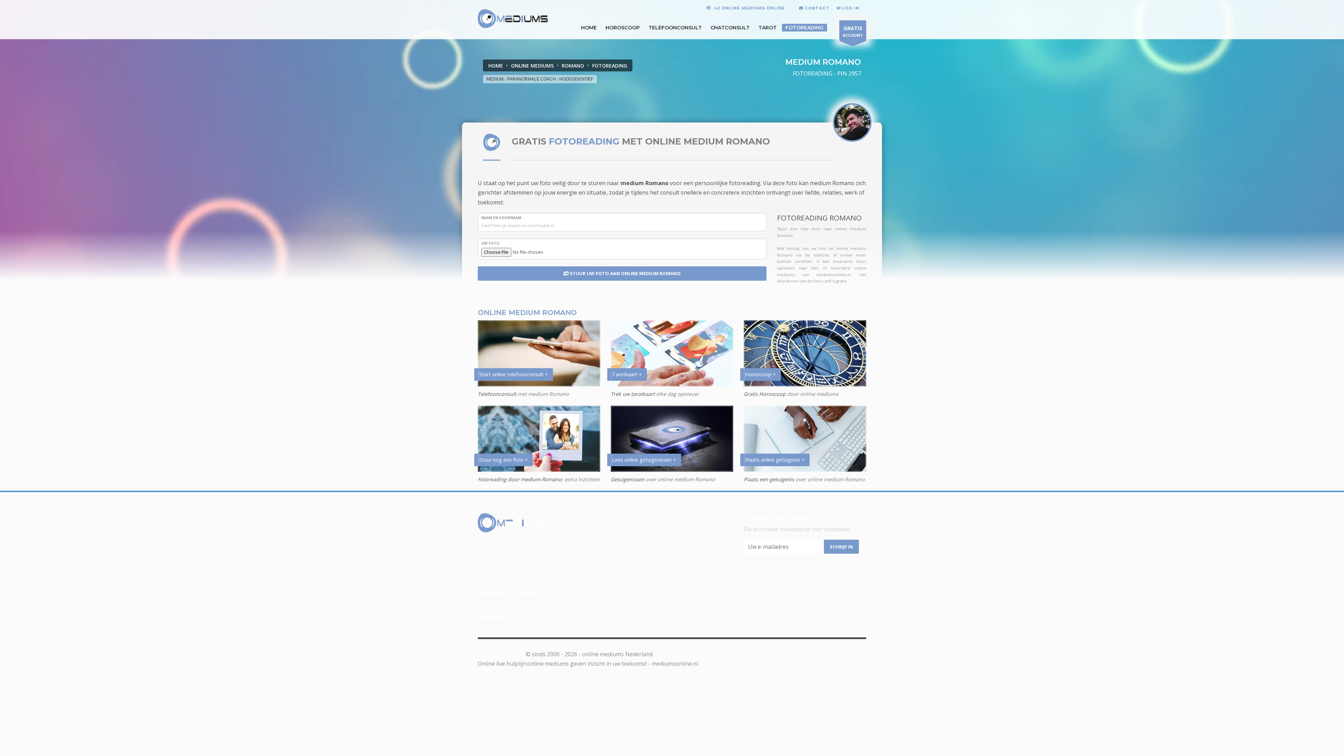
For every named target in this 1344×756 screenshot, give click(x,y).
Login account (580, 561)
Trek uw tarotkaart (633, 394)
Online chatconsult (502, 551)
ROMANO (573, 65)
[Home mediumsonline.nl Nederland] (513, 19)
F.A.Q (484, 570)
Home (495, 65)
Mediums (490, 542)
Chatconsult (730, 27)
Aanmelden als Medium (508, 629)
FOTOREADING (609, 65)
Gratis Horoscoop (765, 394)
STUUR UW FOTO (625, 273)
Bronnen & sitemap (508, 592)
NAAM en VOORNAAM (501, 217)
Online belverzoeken (673, 551)
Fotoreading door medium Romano (520, 479)
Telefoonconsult (675, 27)
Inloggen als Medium (633, 629)
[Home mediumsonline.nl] (513, 523)
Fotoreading (804, 27)
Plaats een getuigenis (769, 479)
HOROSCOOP (623, 27)
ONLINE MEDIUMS (532, 65)
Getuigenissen (627, 479)
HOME (589, 27)
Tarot (767, 27)
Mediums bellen (667, 542)
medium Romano (644, 183)
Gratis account (497, 561)
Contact (572, 570)
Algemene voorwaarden (509, 580)
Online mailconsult (586, 551)
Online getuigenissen (674, 561)
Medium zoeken (583, 542)
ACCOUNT (853, 31)
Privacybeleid (663, 570)
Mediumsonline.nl (501, 654)
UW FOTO (490, 243)
